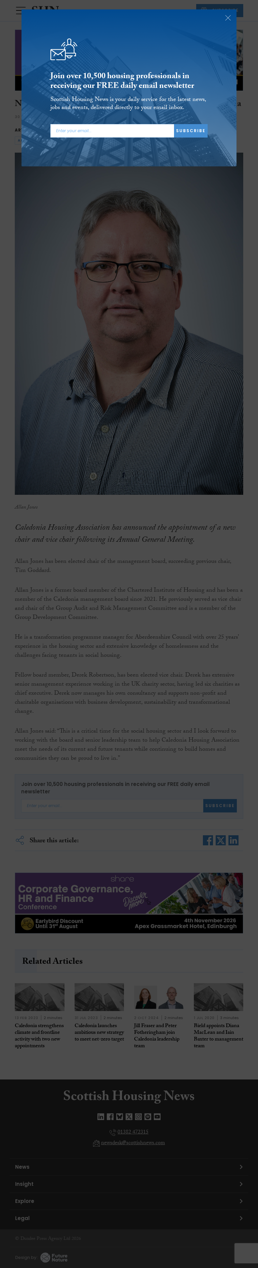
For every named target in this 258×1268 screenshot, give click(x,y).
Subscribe (191, 131)
